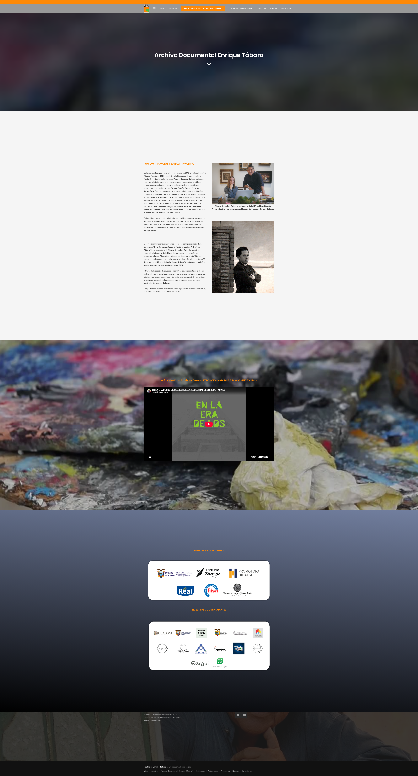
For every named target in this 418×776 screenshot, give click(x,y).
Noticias (235, 771)
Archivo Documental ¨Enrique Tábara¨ (177, 771)
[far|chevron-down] (209, 64)
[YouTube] (269, 2)
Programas (225, 771)
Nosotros (154, 771)
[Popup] (154, 8)
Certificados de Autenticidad (207, 771)
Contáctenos (247, 771)
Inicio (146, 771)
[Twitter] (265, 2)
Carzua (188, 767)
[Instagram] (273, 2)
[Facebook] (261, 2)
